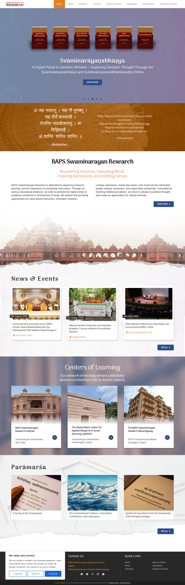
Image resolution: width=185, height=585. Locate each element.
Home (127, 562)
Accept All (53, 574)
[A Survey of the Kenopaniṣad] (36, 493)
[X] (92, 574)
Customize (17, 574)
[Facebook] (81, 574)
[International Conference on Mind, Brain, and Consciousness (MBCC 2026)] (148, 303)
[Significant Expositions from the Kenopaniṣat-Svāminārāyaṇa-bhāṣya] (149, 493)
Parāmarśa (157, 565)
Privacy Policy (125, 583)
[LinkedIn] (87, 574)
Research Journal (160, 569)
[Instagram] (98, 574)
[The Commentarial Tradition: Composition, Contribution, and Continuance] (92, 493)
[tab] (84, 99)
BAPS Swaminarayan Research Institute (86, 562)
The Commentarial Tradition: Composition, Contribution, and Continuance (90, 515)
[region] (35, 565)
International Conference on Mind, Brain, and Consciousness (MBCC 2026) (147, 325)
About (127, 565)
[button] (75, 4)
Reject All (36, 574)
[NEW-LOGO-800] (14, 4)
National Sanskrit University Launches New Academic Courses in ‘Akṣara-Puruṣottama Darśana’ (90, 329)
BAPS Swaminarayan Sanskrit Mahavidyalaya (89, 569)
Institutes (129, 569)
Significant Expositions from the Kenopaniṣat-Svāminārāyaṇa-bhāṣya (148, 515)
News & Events (159, 562)
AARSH (71, 566)
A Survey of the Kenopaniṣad (27, 513)
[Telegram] (103, 574)
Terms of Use (114, 583)
